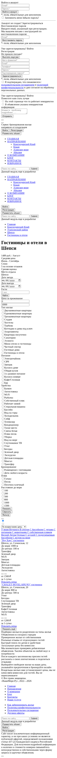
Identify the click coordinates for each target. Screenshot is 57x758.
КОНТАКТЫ (14, 160)
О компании (13, 691)
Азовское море (21, 149)
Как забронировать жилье (20, 705)
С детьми (49, 529)
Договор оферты (15, 713)
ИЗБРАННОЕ (14, 163)
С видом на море (21, 537)
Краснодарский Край (24, 144)
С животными (19, 532)
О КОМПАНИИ (15, 155)
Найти (5, 295)
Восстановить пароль (12, 40)
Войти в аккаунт (9, 12)
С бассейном (37, 529)
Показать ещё (8, 629)
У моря (5, 529)
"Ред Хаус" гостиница (12, 540)
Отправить (7, 116)
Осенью (21, 535)
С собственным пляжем (39, 532)
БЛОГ (10, 158)
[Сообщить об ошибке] (5, 573)
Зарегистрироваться (11, 76)
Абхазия (17, 152)
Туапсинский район (17, 229)
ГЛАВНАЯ (13, 139)
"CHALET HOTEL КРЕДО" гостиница (21, 584)
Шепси (11, 232)
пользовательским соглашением (17, 84)
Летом (13, 535)
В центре (25, 529)
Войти (5, 130)
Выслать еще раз (10, 57)
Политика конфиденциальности (24, 707)
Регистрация (16, 130)
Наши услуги (14, 699)
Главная (11, 224)
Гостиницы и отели (17, 235)
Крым (16, 147)
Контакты (12, 697)
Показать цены (9, 582)
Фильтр (5, 515)
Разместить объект (11, 133)
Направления (14, 689)
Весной (5, 535)
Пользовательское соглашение (23, 710)
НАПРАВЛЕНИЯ (16, 141)
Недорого (14, 529)
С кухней (31, 535)
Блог (9, 694)
